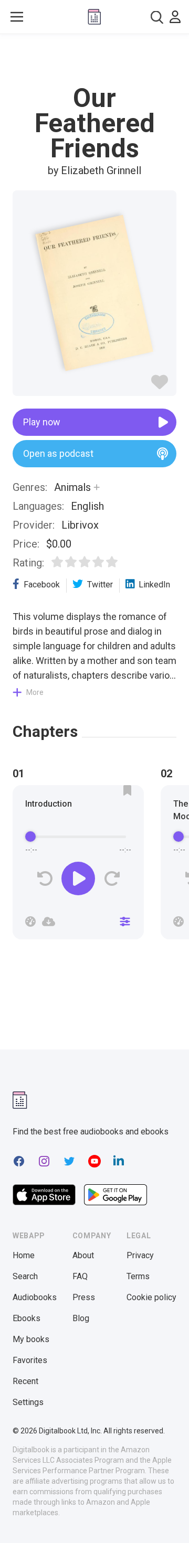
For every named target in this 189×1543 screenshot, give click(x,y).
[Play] (78, 878)
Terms (138, 1276)
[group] (78, 865)
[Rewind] (45, 879)
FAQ (80, 1276)
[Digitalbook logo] (94, 16)
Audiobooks (35, 1297)
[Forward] (111, 879)
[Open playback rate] (30, 921)
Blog (80, 1318)
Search (25, 1276)
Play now (41, 421)
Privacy (140, 1255)
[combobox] (157, 17)
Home (24, 1255)
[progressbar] (78, 836)
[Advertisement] (94, 60)
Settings (28, 1402)
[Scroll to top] (170, 1519)
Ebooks (26, 1318)
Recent (25, 1381)
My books (31, 1339)
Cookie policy (151, 1297)
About (83, 1255)
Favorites (30, 1360)
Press (83, 1297)
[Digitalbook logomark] (20, 1100)
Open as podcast (58, 453)
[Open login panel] (175, 16)
